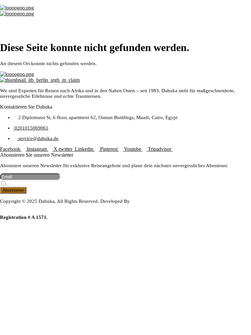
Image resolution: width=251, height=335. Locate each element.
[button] (125, 23)
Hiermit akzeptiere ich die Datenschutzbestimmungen (56, 184)
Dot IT (6, 206)
